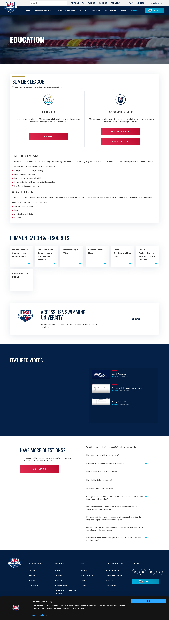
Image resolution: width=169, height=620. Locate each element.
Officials (32, 580)
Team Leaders (33, 585)
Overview (84, 570)
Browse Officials (120, 141)
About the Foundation (113, 570)
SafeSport (58, 570)
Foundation (135, 10)
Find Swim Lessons (61, 585)
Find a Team (59, 580)
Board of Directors (87, 575)
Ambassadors (110, 580)
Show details (38, 615)
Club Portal (59, 575)
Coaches (32, 575)
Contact (83, 585)
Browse (48, 136)
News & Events (111, 585)
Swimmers (32, 570)
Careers (83, 580)
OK (148, 601)
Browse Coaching (121, 131)
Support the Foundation (114, 575)
